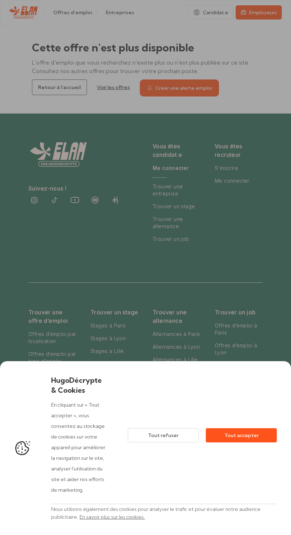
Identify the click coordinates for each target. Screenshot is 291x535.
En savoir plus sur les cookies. (112, 517)
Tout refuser (163, 435)
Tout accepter (241, 435)
